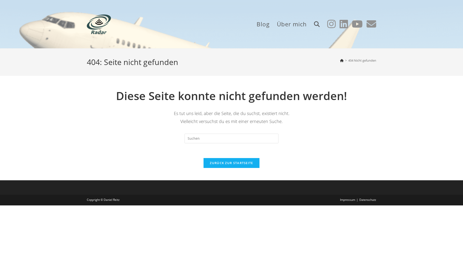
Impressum (347, 200)
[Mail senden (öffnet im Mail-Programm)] (371, 24)
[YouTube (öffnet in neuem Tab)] (357, 24)
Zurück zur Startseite (231, 163)
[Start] (342, 60)
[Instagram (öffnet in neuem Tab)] (331, 24)
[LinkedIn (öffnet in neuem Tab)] (344, 24)
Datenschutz (367, 200)
